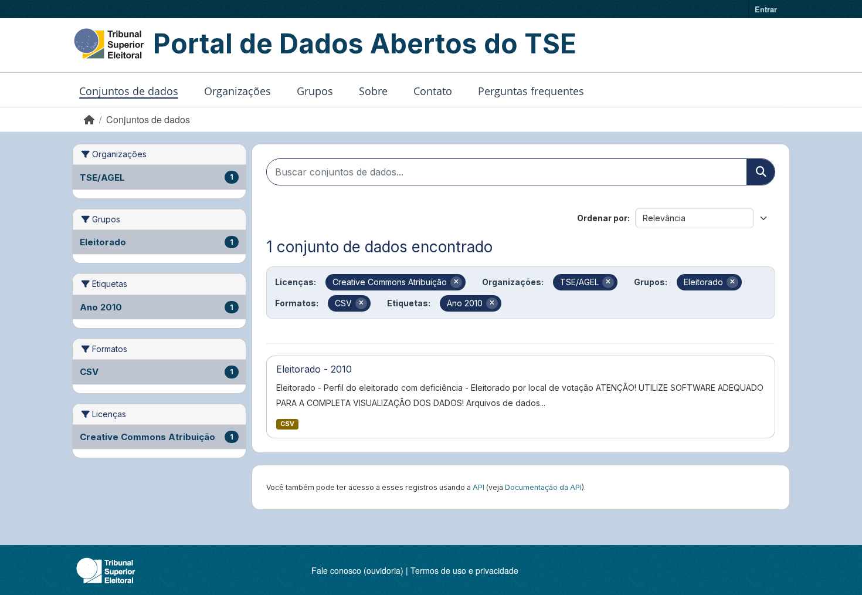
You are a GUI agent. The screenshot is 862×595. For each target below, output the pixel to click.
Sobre (373, 91)
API (478, 487)
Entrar (766, 9)
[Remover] (456, 282)
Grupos (315, 91)
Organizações (237, 91)
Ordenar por (602, 218)
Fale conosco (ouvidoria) (357, 570)
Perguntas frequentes (531, 91)
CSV (287, 424)
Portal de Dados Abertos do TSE (364, 43)
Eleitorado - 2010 (314, 369)
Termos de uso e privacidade (464, 570)
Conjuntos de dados (128, 91)
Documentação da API (543, 487)
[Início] (89, 119)
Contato (432, 91)
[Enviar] (760, 172)
